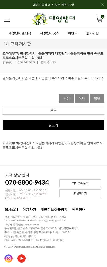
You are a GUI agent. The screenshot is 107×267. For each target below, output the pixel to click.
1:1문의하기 (80, 193)
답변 (97, 98)
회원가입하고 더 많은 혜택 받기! (53, 4)
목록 (53, 110)
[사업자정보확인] (67, 228)
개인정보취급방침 (54, 209)
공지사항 (92, 33)
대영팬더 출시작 (20, 33)
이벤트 (72, 33)
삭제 (82, 98)
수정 (66, 98)
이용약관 (29, 209)
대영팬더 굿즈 (49, 33)
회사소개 (11, 209)
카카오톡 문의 (80, 183)
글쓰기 (53, 125)
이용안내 (78, 209)
